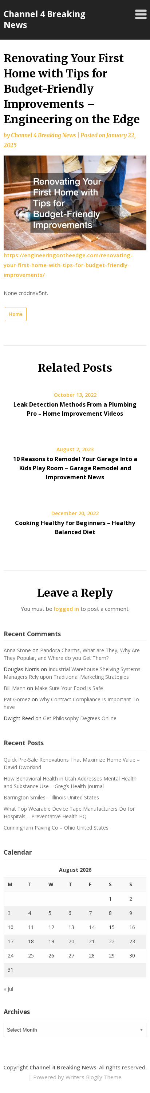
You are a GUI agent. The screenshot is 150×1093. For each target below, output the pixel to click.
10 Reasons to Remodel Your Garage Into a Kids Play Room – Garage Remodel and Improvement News (75, 468)
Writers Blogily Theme (94, 1077)
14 (92, 927)
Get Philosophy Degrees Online (80, 718)
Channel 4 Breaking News (45, 19)
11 (31, 927)
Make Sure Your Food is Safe (69, 688)
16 (132, 927)
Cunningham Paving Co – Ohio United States (56, 827)
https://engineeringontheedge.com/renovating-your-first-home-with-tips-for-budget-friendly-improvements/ (68, 264)
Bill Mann (14, 688)
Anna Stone (17, 650)
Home (16, 314)
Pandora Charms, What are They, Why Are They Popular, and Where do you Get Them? (72, 654)
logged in (66, 608)
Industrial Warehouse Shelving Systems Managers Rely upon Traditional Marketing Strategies (72, 673)
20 (71, 941)
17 (10, 941)
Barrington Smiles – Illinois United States (51, 797)
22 (112, 941)
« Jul (8, 988)
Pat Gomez (17, 699)
